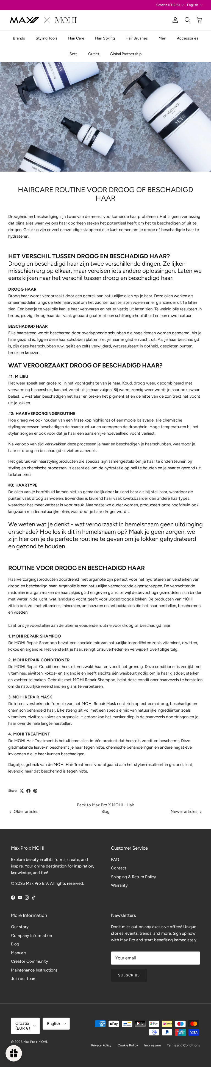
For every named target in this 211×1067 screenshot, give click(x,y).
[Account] (174, 20)
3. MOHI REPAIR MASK (30, 697)
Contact (118, 868)
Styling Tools (46, 38)
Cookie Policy (128, 1045)
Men (162, 38)
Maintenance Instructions (34, 970)
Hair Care (76, 38)
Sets (73, 54)
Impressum (152, 1045)
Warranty (119, 885)
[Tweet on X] (22, 791)
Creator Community (29, 961)
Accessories (187, 38)
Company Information (31, 935)
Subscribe (129, 975)
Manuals (18, 952)
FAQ (115, 859)
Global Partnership (125, 54)
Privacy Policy (101, 1045)
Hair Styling (105, 38)
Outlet (93, 54)
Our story (20, 926)
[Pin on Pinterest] (35, 791)
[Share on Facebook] (28, 791)
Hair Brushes (137, 38)
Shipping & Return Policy (133, 876)
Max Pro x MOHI (35, 1042)
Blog (15, 944)
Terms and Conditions (183, 1045)
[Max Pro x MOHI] (43, 20)
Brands (19, 38)
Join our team (24, 978)
